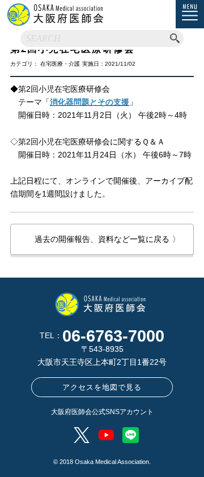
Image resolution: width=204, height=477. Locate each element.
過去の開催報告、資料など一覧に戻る (107, 239)
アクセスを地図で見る (102, 387)
